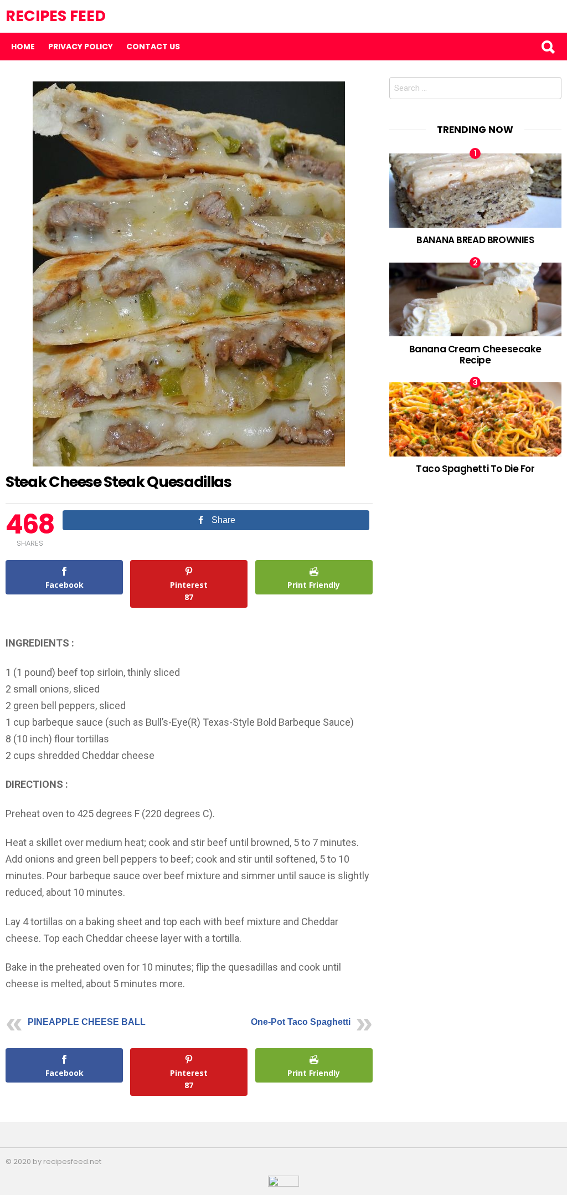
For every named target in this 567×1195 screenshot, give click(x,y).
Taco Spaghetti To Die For (475, 468)
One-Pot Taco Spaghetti (300, 1022)
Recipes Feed (56, 16)
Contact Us (153, 46)
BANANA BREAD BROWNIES (475, 240)
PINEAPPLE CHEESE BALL (87, 1022)
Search (547, 46)
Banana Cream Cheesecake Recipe (475, 354)
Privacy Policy (80, 46)
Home (23, 46)
